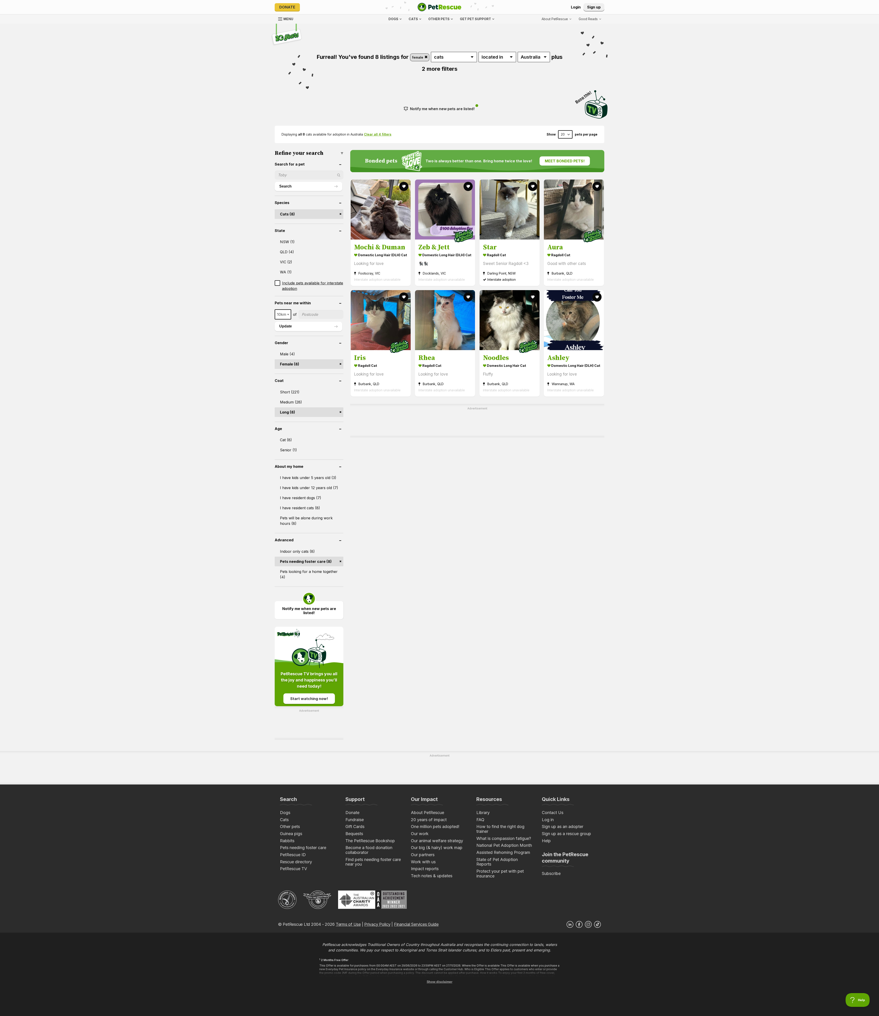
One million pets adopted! (435, 826)
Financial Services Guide (416, 924)
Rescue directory (296, 861)
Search (285, 186)
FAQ (480, 819)
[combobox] (283, 314)
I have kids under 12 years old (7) (309, 487)
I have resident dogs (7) (300, 498)
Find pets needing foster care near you (373, 862)
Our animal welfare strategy (437, 840)
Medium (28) (291, 402)
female (418, 57)
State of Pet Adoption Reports (497, 862)
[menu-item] (589, 19)
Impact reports (425, 868)
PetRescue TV (293, 868)
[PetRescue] (439, 7)
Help (546, 840)
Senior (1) (288, 450)
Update (285, 326)
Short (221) (289, 392)
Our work (420, 833)
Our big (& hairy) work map (436, 847)
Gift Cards (354, 826)
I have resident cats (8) (300, 508)
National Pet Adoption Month (504, 845)
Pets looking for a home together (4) (309, 574)
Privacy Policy (377, 924)
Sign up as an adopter (562, 826)
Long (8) (287, 412)
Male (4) (287, 354)
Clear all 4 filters (377, 134)
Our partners (422, 854)
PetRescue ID (293, 854)
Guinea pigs (291, 833)
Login (576, 7)
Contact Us (552, 812)
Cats (284, 819)
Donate (287, 7)
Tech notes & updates (431, 875)
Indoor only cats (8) (297, 551)
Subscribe (551, 873)
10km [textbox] (281, 314)
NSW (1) (287, 242)
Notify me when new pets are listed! (442, 108)
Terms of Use (348, 924)
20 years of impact (429, 819)
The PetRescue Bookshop (370, 840)
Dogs (285, 812)
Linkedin (570, 924)
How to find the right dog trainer (500, 829)
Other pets (290, 826)
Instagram (588, 924)
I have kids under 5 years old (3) (308, 477)
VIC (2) (286, 262)
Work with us (423, 861)
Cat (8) (286, 440)
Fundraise (354, 819)
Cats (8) (287, 214)
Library (483, 812)
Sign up (594, 7)
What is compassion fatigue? (503, 838)
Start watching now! (309, 698)
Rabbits (287, 840)
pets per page (586, 134)
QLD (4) (287, 252)
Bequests (354, 833)
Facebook (579, 924)
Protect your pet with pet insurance (500, 873)
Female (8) (289, 364)
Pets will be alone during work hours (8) (306, 521)
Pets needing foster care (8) (306, 561)
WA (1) (286, 272)
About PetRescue (427, 812)
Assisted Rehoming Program (503, 852)
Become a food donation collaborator (368, 850)
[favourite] (403, 186)
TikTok (597, 924)
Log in (548, 819)
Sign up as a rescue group (566, 833)
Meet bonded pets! (565, 161)
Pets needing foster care (303, 847)
